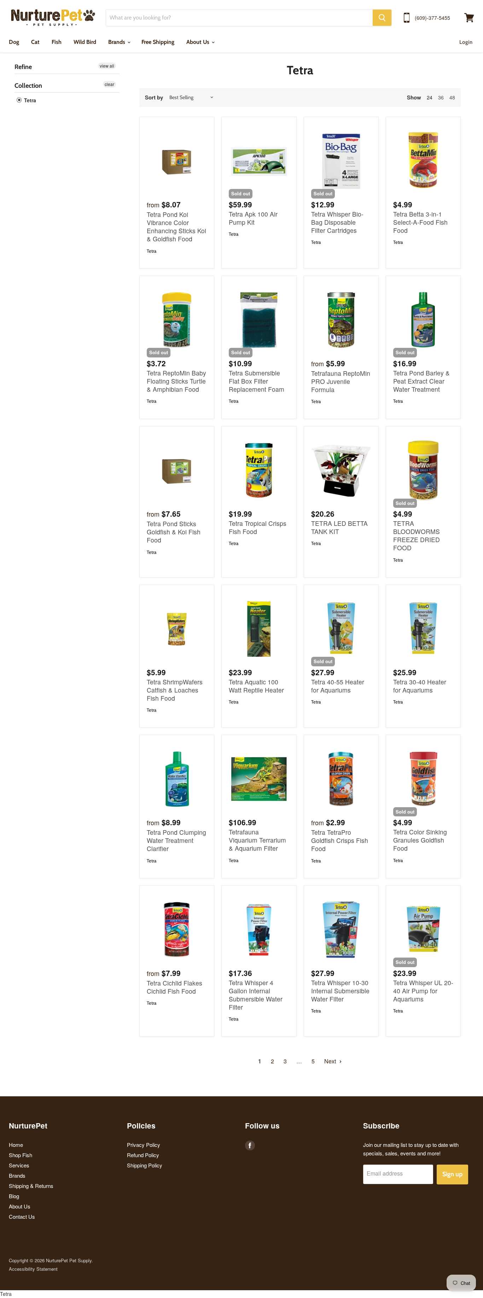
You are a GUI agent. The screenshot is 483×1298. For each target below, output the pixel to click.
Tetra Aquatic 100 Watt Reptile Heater (256, 685)
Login (465, 42)
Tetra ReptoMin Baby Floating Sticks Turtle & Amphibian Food (176, 381)
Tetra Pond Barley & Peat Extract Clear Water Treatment (421, 381)
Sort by (154, 97)
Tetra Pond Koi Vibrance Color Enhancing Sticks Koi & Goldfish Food (176, 226)
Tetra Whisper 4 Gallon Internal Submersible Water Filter (256, 994)
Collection (28, 86)
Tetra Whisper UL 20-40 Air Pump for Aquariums (423, 990)
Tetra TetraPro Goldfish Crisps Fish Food (339, 840)
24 (429, 97)
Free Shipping (157, 42)
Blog (14, 1196)
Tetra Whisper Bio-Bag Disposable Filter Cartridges (337, 222)
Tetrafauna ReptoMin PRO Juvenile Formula (340, 381)
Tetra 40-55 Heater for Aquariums (337, 685)
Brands (117, 42)
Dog (14, 42)
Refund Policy (143, 1155)
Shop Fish (20, 1155)
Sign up (452, 1174)
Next (330, 1061)
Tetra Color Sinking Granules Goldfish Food (420, 839)
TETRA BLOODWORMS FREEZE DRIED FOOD (416, 535)
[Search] (382, 18)
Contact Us (22, 1216)
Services (19, 1165)
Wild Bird (85, 42)
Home (16, 1144)
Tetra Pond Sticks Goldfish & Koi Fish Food (173, 531)
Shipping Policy (144, 1165)
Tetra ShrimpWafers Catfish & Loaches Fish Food (175, 689)
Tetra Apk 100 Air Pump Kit (253, 217)
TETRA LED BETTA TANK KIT (339, 527)
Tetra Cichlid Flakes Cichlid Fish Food (174, 986)
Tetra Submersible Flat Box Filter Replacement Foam (256, 381)
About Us (198, 42)
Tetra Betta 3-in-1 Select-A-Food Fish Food (420, 222)
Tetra (29, 100)
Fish (57, 42)
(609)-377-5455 (432, 17)
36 (441, 97)
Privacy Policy (143, 1144)
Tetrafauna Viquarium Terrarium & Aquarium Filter (257, 839)
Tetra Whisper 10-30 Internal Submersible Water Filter (340, 990)
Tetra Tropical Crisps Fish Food (257, 527)
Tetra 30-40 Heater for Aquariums (419, 685)
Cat (35, 42)
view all (107, 66)
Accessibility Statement (33, 1268)
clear (109, 84)
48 (452, 97)
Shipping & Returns (31, 1185)
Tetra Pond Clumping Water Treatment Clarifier (176, 840)
